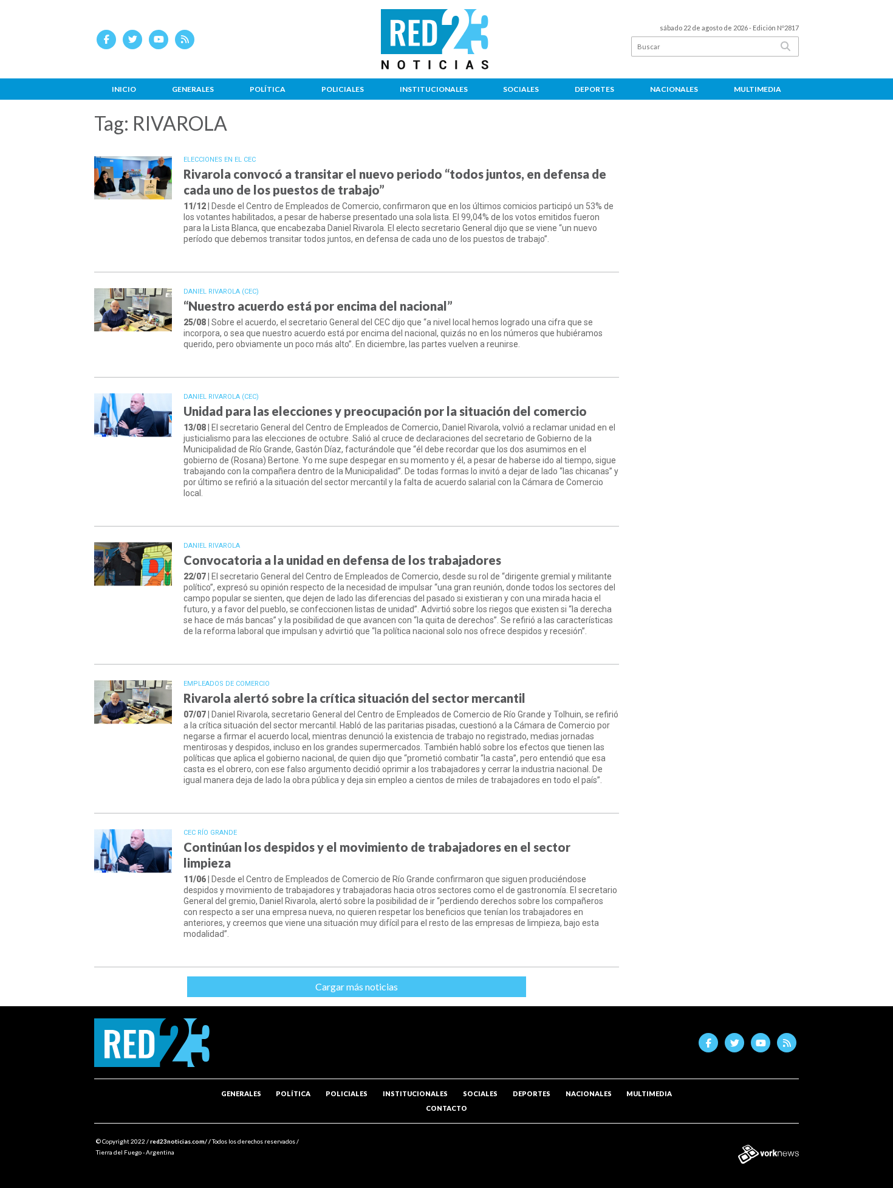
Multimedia (757, 89)
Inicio (124, 89)
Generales (193, 89)
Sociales (521, 89)
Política (268, 89)
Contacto (446, 1108)
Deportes (594, 89)
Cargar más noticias (356, 986)
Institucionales (434, 89)
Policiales (342, 89)
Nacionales (674, 89)
